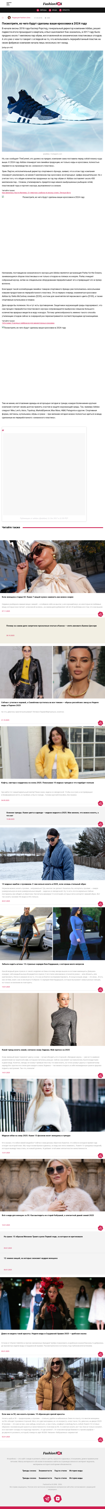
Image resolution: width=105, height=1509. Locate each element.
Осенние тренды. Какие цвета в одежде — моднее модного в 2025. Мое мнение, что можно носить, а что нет (52, 814)
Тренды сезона (29, 1471)
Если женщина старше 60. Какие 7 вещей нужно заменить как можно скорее (37, 597)
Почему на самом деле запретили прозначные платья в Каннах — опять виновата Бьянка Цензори (51, 626)
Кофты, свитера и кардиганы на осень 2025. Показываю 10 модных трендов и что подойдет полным (47, 783)
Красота (66, 10)
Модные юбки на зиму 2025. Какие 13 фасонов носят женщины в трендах (36, 1135)
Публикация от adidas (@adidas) (33, 518)
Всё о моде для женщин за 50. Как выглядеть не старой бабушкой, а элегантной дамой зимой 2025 (48, 1215)
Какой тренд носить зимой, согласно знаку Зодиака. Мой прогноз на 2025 (36, 1050)
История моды (76, 1471)
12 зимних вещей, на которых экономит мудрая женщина (30, 1258)
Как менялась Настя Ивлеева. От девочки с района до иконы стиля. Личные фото (36, 193)
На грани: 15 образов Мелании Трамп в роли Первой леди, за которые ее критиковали (43, 1236)
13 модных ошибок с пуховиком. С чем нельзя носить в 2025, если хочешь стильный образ (44, 884)
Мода (54, 10)
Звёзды (43, 10)
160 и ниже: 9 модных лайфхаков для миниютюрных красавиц (28, 323)
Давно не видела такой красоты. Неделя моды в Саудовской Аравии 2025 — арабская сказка (43, 1333)
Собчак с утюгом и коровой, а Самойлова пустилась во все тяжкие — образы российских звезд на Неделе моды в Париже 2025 (50, 704)
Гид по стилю (61, 1471)
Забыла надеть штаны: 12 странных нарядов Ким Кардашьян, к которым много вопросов (43, 964)
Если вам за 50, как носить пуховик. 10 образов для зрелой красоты (33, 1414)
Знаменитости (45, 1471)
